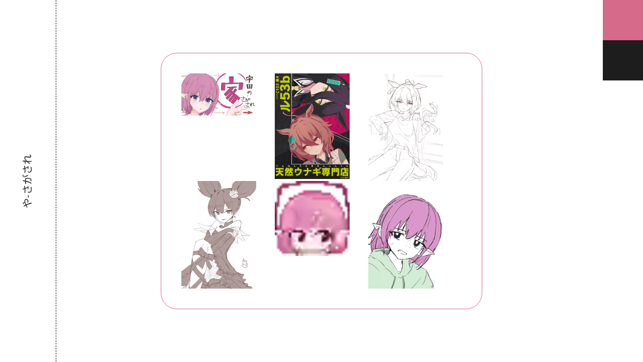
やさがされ (27, 181)
